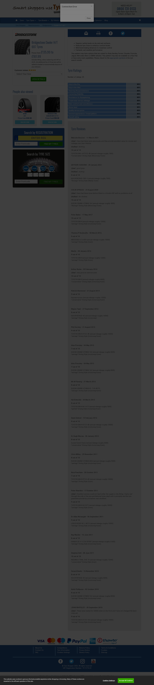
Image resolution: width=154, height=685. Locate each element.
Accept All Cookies (126, 680)
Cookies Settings (109, 680)
